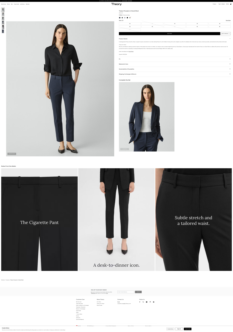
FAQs (77, 312)
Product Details (123, 38)
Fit (119, 59)
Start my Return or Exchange (82, 305)
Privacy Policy (148, 326)
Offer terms (93, 293)
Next (112, 89)
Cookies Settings (170, 328)
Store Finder (99, 305)
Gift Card (78, 317)
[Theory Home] (116, 4)
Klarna (77, 315)
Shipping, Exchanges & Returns (127, 74)
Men (12, 4)
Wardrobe (27, 4)
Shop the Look (12, 153)
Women (8, 4)
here (107, 293)
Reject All (179, 328)
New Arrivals (3, 4)
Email (118, 301)
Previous (8, 89)
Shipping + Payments (80, 307)
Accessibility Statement (111, 326)
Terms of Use (131, 326)
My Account (78, 301)
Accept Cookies (187, 328)
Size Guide (228, 20)
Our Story (99, 301)
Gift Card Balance (80, 319)
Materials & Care (123, 64)
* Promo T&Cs (79, 314)
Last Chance (22, 4)
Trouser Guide (16, 4)
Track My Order (79, 303)
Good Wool (131, 51)
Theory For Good (100, 303)
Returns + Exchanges (80, 308)
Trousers (7, 280)
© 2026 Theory (90, 326)
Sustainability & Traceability (126, 69)
